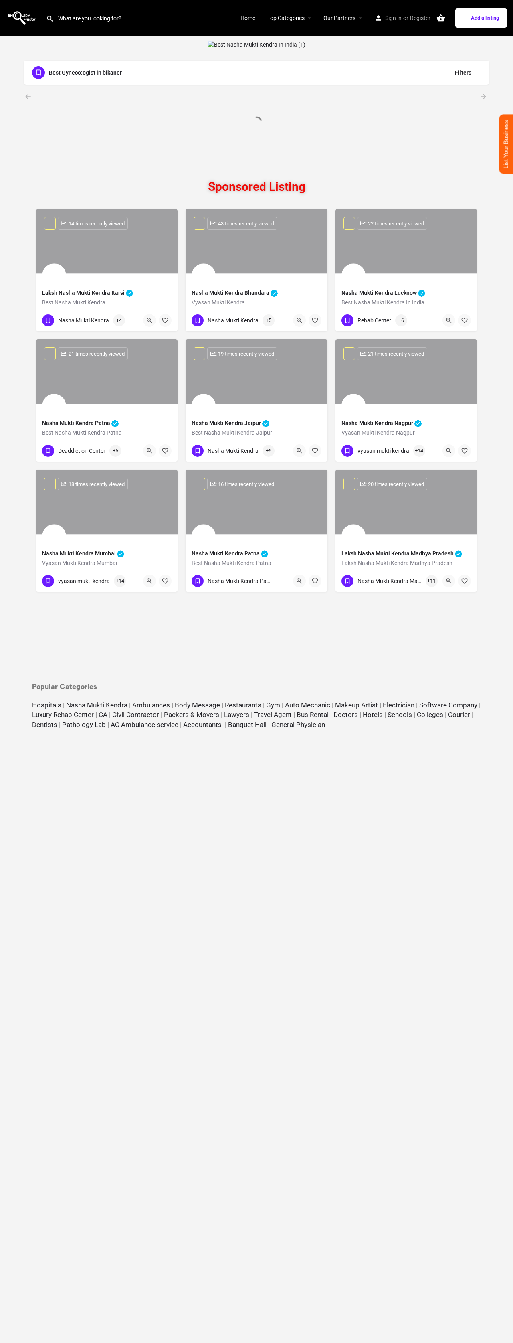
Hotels (373, 715)
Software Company (448, 705)
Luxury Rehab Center (63, 715)
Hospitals (46, 705)
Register (420, 18)
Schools (400, 715)
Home (247, 18)
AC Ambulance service (144, 725)
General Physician (298, 725)
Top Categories (286, 18)
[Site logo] (23, 17)
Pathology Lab (84, 725)
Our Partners (339, 18)
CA (103, 715)
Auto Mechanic (307, 705)
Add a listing (485, 18)
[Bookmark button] (165, 320)
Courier (459, 715)
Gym (273, 705)
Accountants (204, 725)
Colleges (430, 715)
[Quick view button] (149, 320)
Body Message (197, 705)
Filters (463, 72)
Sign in (393, 18)
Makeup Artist (356, 705)
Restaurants (243, 705)
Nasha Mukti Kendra (96, 705)
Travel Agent (273, 715)
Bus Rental (313, 715)
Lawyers (236, 715)
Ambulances (151, 705)
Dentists (44, 725)
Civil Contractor (135, 715)
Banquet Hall (247, 725)
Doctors (345, 715)
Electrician (398, 705)
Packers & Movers (191, 715)
